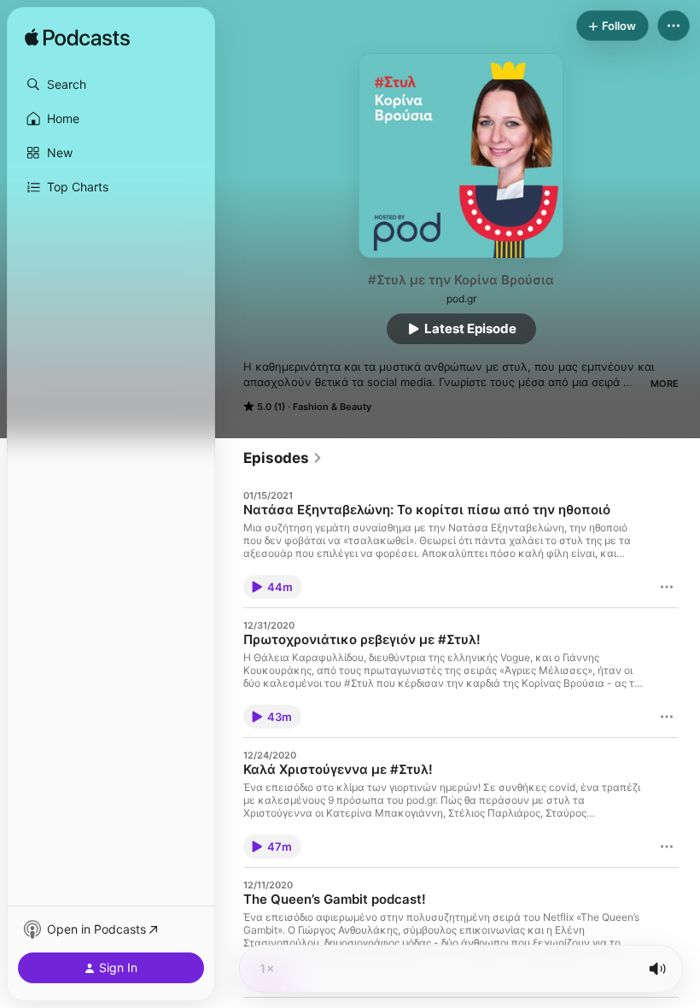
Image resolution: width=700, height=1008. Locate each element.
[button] (111, 84)
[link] (283, 457)
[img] (77, 38)
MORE (664, 384)
